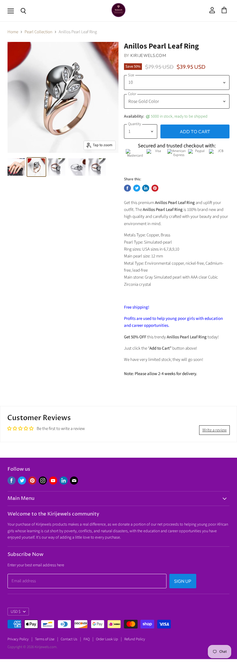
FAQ (87, 639)
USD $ (16, 612)
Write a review (214, 430)
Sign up (183, 581)
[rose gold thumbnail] (16, 167)
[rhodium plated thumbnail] (77, 167)
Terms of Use (44, 639)
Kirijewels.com (148, 55)
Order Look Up (107, 639)
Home (13, 31)
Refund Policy (134, 639)
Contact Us (69, 639)
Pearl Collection (38, 31)
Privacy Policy (18, 639)
